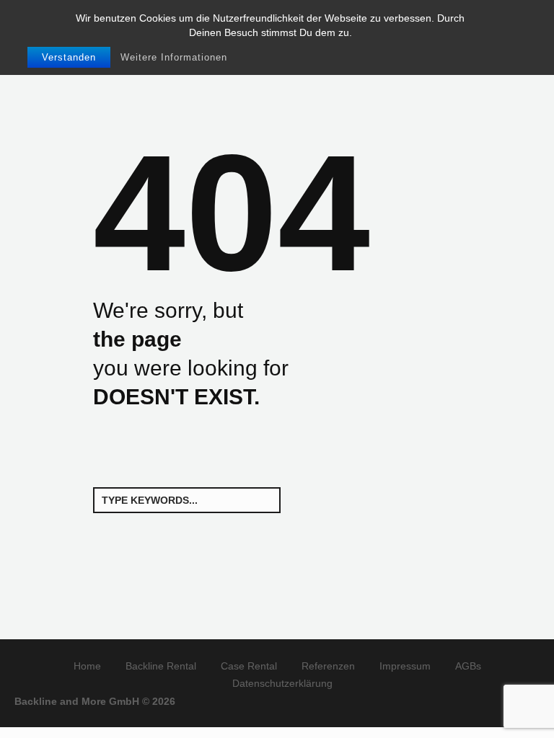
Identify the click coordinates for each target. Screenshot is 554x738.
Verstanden (69, 57)
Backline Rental (161, 666)
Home (87, 666)
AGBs (468, 666)
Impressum (405, 666)
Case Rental (249, 666)
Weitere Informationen (173, 57)
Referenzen (328, 666)
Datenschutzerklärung (282, 683)
